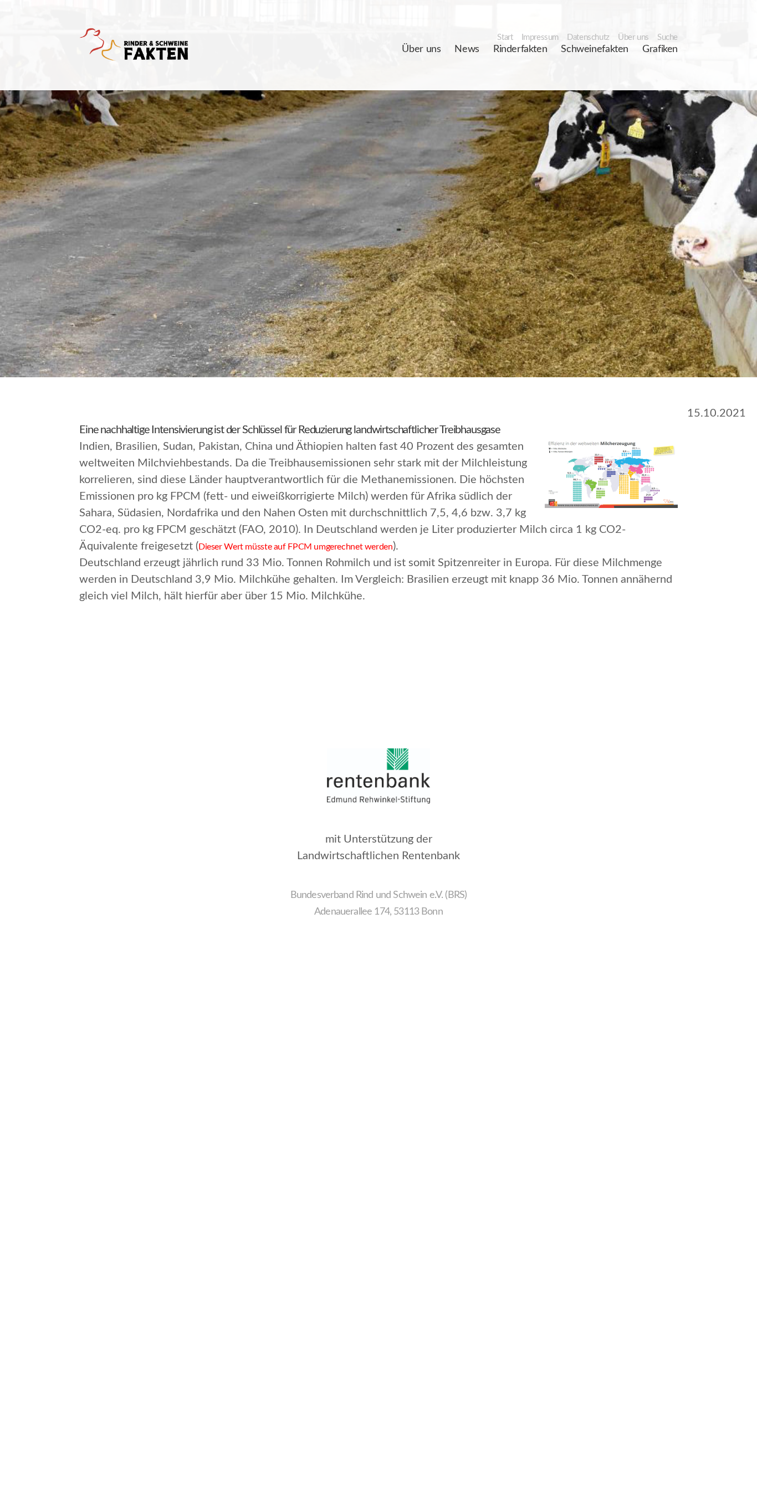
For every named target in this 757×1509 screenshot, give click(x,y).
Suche (667, 37)
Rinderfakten (520, 49)
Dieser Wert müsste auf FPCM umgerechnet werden (295, 546)
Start (505, 37)
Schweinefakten (594, 49)
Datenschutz (588, 37)
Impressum (540, 37)
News (466, 49)
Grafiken (660, 49)
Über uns (633, 37)
